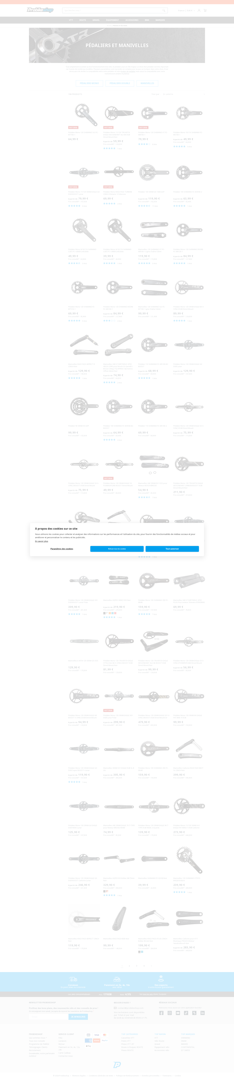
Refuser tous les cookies (117, 549)
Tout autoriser (172, 549)
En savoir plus (41, 541)
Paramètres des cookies (62, 549)
